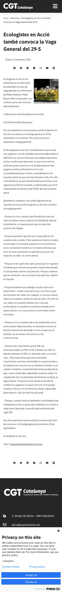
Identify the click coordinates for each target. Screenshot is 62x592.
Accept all (31, 575)
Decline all (31, 581)
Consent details (10, 566)
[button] (14, 68)
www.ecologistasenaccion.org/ (27, 444)
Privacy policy (37, 566)
